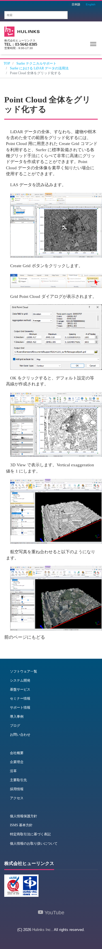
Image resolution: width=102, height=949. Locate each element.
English (90, 4)
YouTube (53, 912)
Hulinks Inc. (42, 930)
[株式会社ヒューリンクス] (22, 31)
